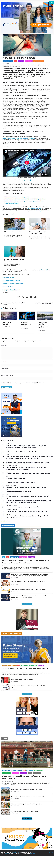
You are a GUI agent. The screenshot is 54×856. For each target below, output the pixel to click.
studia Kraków (46, 65)
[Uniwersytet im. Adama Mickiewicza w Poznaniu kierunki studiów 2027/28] (5, 790)
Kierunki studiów (6, 770)
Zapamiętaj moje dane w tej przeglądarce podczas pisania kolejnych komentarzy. (23, 383)
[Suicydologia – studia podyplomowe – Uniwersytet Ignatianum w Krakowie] (5, 590)
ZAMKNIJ (51, 2)
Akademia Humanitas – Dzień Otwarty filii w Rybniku (21, 452)
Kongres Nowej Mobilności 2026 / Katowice (19, 492)
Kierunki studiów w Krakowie (11, 280)
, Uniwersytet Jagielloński (17, 197)
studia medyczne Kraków (7, 66)
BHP (3, 557)
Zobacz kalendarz (5, 521)
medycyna (33, 65)
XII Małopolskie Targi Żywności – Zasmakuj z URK (21, 482)
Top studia (42, 61)
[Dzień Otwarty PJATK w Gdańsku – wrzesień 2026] (5, 680)
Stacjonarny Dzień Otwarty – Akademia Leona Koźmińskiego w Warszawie (28, 463)
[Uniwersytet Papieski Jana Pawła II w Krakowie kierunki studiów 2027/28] (5, 797)
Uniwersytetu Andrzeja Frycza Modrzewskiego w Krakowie (19, 138)
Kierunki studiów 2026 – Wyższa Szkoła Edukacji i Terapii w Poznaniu (27, 804)
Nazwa (3, 362)
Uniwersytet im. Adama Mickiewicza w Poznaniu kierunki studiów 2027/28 (28, 789)
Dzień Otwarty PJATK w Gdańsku (15, 478)
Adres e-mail (5, 368)
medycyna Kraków (39, 65)
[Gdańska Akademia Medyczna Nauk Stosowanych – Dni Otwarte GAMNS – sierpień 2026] (5, 687)
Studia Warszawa (31, 557)
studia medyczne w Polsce (41, 211)
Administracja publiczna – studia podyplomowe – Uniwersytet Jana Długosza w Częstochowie (29, 582)
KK (11, 63)
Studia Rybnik (40, 665)
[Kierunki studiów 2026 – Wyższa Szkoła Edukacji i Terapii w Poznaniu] (5, 805)
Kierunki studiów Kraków (8, 61)
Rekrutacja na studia (39, 770)
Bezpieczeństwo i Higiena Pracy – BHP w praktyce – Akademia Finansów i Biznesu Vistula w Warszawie (25, 561)
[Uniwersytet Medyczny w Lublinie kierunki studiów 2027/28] (5, 812)
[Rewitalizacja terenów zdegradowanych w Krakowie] (45, 312)
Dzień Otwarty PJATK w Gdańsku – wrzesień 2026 (22, 679)
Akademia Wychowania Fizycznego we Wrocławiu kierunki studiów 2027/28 (24, 777)
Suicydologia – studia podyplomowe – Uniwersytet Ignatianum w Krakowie (28, 589)
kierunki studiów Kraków (25, 65)
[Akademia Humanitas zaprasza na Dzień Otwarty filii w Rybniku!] (27, 649)
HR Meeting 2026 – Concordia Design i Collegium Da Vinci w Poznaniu (27, 511)
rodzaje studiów (44, 270)
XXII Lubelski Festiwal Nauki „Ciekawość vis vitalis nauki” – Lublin (26, 487)
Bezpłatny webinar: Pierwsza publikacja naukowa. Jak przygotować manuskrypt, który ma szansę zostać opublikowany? (26, 446)
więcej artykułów (27, 604)
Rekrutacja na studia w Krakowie (13, 283)
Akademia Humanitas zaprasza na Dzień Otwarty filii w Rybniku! (26, 668)
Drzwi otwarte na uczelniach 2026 (9, 665)
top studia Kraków (16, 66)
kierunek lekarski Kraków (15, 65)
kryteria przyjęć (27, 180)
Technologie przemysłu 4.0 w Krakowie (25, 324)
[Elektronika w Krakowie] (9, 312)
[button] (18, 297)
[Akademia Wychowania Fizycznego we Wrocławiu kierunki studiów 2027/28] (27, 754)
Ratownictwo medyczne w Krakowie (13, 232)
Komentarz (4, 345)
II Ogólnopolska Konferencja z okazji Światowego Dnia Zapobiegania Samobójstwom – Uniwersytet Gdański (26, 468)
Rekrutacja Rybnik (32, 665)
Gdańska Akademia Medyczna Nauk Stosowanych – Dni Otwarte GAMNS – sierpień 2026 (30, 686)
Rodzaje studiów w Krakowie (11, 290)
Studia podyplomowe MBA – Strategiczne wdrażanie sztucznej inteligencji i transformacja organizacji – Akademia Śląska (28, 596)
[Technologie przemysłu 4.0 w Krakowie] (27, 312)
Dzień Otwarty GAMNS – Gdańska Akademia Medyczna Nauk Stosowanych (28, 474)
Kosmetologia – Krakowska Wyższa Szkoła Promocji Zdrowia (38, 232)
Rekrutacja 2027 (30, 770)
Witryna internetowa (7, 375)
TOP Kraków (36, 61)
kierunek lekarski (7, 65)
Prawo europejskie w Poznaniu (43, 303)
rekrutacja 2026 (25, 665)
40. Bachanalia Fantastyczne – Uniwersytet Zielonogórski (23, 507)
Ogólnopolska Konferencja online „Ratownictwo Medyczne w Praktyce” (27, 496)
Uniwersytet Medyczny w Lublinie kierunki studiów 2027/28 (24, 811)
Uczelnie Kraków (8, 287)
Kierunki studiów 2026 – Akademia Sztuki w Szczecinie (13, 303)
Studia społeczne (23, 557)
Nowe (15, 61)
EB (11, 565)
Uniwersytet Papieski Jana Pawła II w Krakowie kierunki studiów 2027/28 (28, 796)
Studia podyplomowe (14, 557)
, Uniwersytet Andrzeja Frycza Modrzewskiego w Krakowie (25, 199)
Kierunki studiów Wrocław (16, 770)
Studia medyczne (28, 61)
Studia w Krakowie (8, 277)
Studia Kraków (21, 61)
